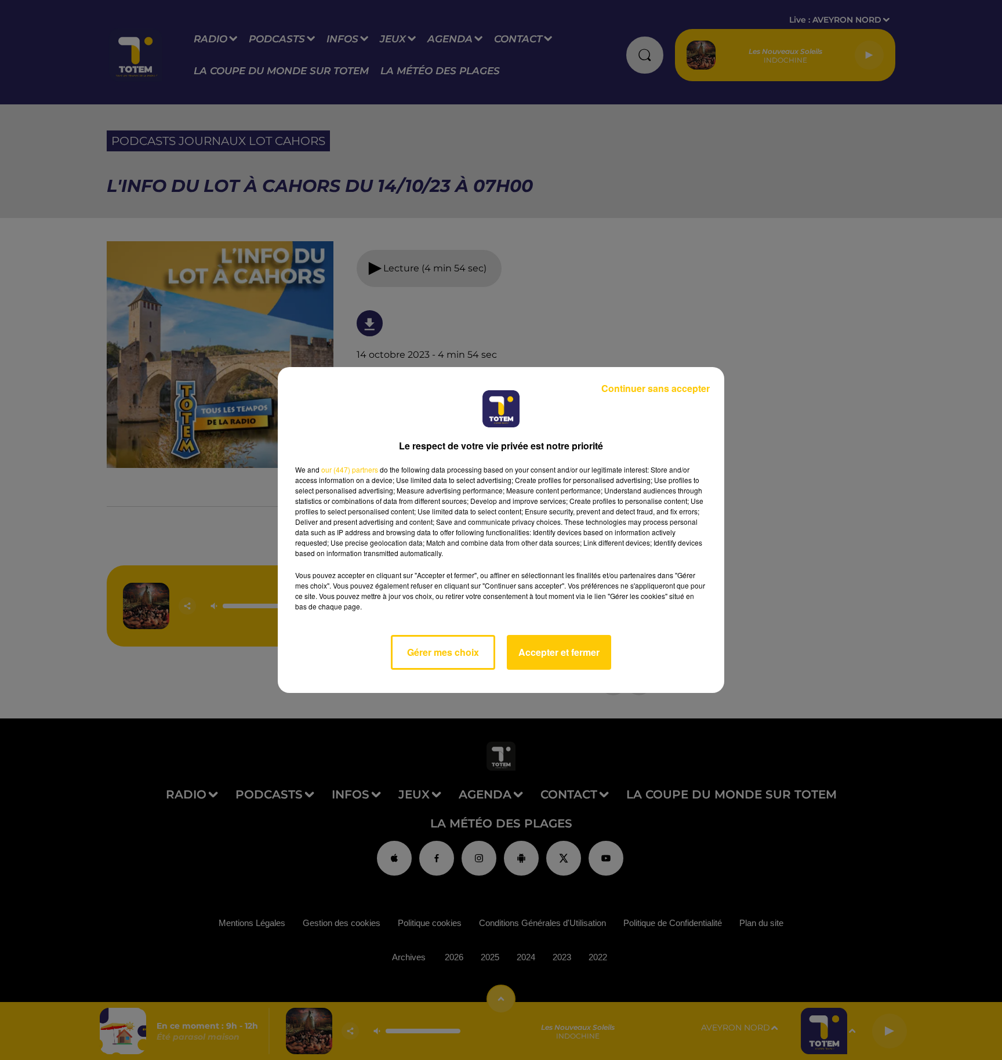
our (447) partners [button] (349, 469)
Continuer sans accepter (655, 388)
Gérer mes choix (443, 652)
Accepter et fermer (559, 652)
